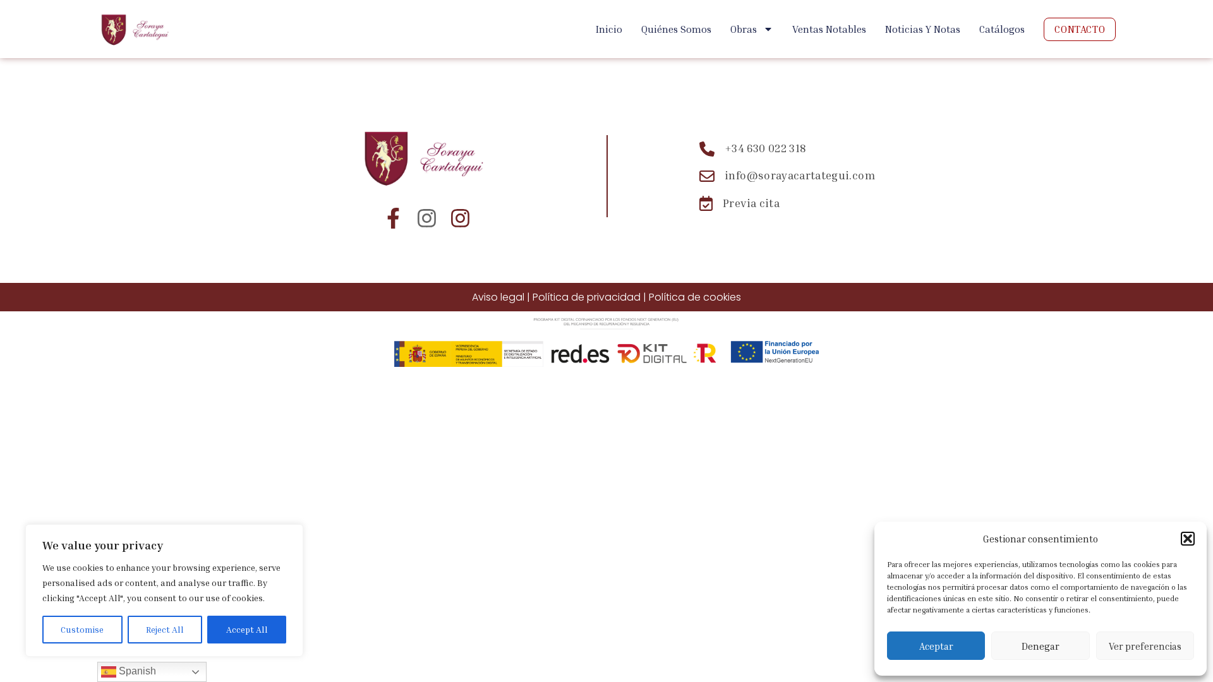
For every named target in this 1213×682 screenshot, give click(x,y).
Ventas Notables (829, 29)
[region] (164, 590)
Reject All (165, 629)
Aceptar (936, 646)
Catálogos (1002, 29)
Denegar (1040, 646)
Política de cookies (695, 297)
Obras (743, 29)
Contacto (1079, 29)
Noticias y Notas (922, 29)
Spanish (136, 671)
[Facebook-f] (393, 218)
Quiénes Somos (676, 29)
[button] (1187, 538)
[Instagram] (426, 218)
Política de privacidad (587, 297)
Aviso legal (498, 297)
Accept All (247, 629)
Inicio (609, 29)
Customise (82, 629)
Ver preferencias (1145, 646)
